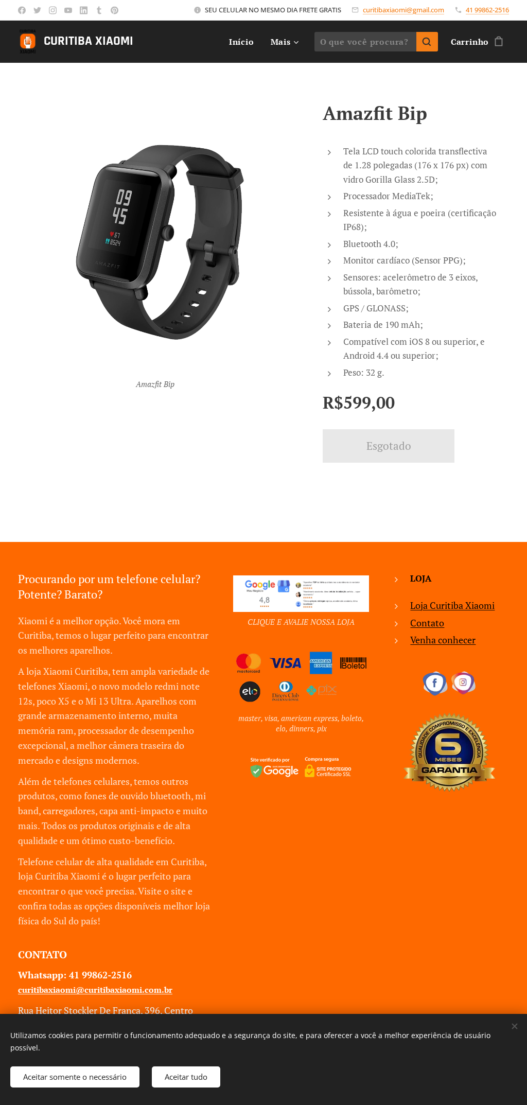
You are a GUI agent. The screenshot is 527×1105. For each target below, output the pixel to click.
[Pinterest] (114, 10)
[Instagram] (52, 10)
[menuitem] (244, 42)
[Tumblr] (99, 10)
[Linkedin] (83, 10)
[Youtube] (68, 10)
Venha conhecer (443, 640)
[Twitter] (37, 10)
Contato (427, 623)
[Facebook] (21, 10)
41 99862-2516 (487, 9)
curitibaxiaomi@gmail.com (403, 9)
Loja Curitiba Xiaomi (452, 605)
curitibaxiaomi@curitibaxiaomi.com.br (95, 989)
